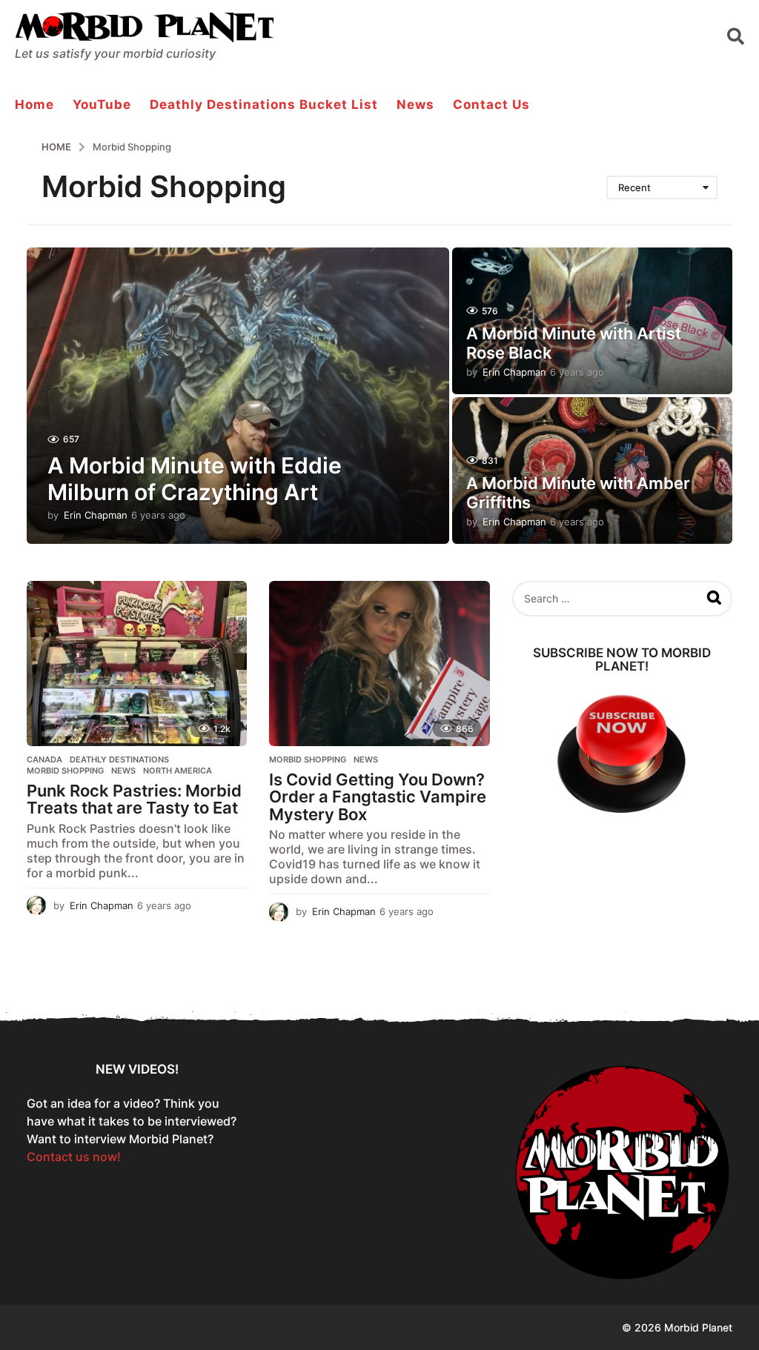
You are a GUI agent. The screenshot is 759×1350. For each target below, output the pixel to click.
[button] (735, 35)
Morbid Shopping (65, 770)
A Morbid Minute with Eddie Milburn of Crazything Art (194, 478)
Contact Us (491, 104)
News (415, 104)
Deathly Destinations (119, 759)
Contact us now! (74, 1156)
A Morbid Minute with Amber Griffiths (578, 492)
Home (34, 104)
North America (177, 770)
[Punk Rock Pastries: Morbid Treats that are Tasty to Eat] (137, 663)
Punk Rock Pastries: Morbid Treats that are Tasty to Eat (134, 799)
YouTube (102, 104)
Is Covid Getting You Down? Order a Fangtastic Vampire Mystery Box (377, 797)
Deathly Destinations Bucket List (264, 104)
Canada (44, 759)
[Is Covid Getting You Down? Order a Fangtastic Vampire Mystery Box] (379, 663)
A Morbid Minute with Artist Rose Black (573, 343)
